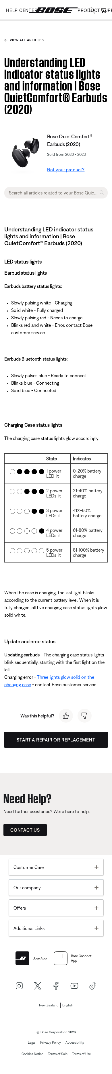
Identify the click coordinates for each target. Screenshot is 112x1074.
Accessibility (74, 1042)
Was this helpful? (37, 715)
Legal (32, 1042)
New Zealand (49, 1005)
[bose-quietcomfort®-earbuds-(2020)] (24, 150)
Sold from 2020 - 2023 (66, 154)
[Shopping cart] (103, 10)
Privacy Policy (50, 1042)
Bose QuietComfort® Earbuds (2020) (69, 140)
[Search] (92, 11)
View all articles (27, 40)
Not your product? (66, 169)
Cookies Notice (32, 1054)
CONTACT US (25, 830)
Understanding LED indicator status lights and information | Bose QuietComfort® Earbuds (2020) (55, 84)
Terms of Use (81, 1054)
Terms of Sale (57, 1054)
